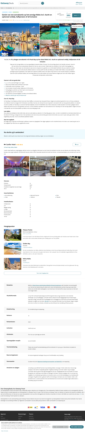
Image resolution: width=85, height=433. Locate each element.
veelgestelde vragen (73, 419)
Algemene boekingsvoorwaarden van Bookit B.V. (50, 361)
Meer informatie (4, 431)
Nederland (20, 416)
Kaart (77, 144)
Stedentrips (31, 416)
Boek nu (76, 15)
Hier (81, 394)
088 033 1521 (79, 2)
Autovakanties (31, 420)
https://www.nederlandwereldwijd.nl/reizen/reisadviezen (47, 285)
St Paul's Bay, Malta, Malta (10, 147)
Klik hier (47, 301)
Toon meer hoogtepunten (42, 273)
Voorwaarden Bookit (4, 420)
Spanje (19, 418)
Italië (19, 420)
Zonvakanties (9, 8)
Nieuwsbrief (3, 418)
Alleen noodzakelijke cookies (60, 427)
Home (2, 8)
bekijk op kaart (27, 20)
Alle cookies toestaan (76, 427)
